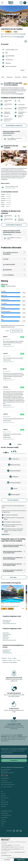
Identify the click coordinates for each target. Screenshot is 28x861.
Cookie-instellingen (4, 817)
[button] (2, 2)
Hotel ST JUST (5, 638)
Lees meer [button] (21, 93)
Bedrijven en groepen (4, 802)
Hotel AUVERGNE (6, 622)
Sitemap (2, 823)
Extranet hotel (3, 795)
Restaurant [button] (9, 77)
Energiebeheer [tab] (15, 459)
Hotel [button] (2, 77)
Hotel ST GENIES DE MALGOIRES (9, 640)
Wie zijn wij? (3, 793)
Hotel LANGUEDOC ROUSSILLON (9, 623)
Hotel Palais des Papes (7, 652)
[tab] (12, 25)
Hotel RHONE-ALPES (7, 620)
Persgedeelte (3, 806)
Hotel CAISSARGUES (7, 634)
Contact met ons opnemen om (6, 786)
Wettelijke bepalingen (4, 813)
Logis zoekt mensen (4, 804)
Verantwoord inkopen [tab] (15, 482)
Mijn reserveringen (4, 780)
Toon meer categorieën (12, 500)
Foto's (2, 825)
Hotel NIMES (5, 635)
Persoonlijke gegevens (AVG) (6, 815)
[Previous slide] (3, 158)
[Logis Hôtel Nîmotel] (12, 593)
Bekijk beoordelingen (20, 36)
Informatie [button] (17, 77)
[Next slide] (25, 158)
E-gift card (3, 799)
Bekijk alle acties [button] (5, 534)
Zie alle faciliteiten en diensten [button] (14, 125)
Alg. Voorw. (3, 819)
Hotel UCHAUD (6, 632)
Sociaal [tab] (15, 488)
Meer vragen (13, 577)
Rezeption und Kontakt (10, 264)
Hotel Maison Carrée (7, 650)
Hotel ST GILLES (6, 637)
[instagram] (17, 830)
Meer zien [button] (22, 70)
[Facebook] (14, 830)
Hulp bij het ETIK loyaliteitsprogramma (8, 784)
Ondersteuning (3, 821)
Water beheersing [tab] (15, 465)
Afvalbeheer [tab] (15, 476)
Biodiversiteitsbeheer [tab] (15, 471)
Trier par (7, 330)
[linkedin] (21, 830)
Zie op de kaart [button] (23, 34)
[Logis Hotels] (11, 2)
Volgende (18, 444)
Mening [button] (25, 77)
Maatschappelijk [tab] (15, 494)
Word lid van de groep (5, 797)
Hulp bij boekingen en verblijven (6, 782)
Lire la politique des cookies (6, 855)
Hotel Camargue (6, 651)
